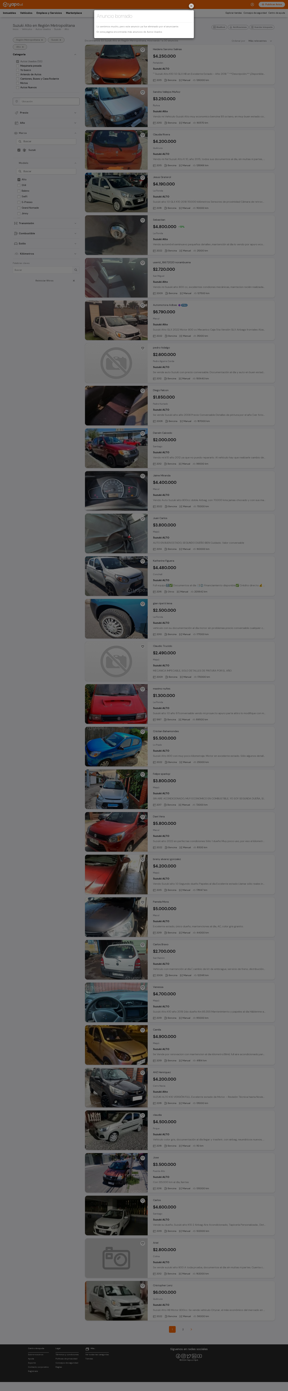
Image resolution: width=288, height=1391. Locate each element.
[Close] (191, 6)
